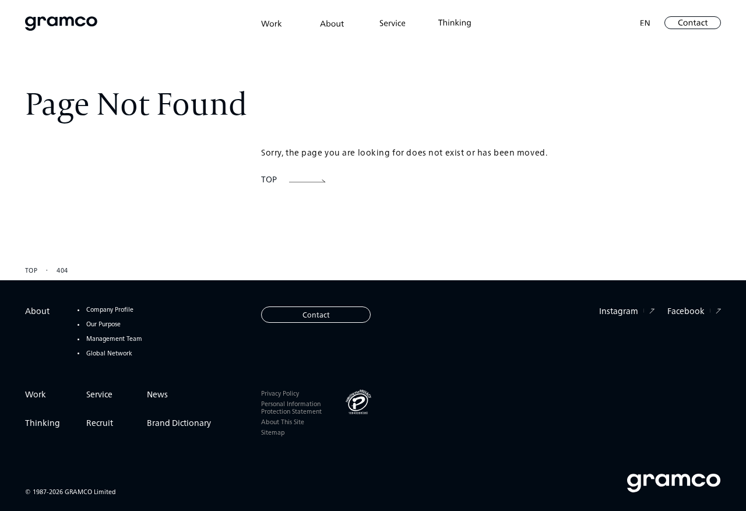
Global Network (109, 353)
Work (35, 394)
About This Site (282, 422)
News (157, 394)
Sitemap (272, 432)
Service (99, 394)
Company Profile (109, 309)
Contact (316, 314)
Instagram (618, 310)
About (37, 310)
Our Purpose (103, 324)
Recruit (99, 422)
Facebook (686, 310)
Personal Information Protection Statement (291, 407)
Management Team (114, 339)
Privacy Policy (280, 393)
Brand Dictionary (179, 422)
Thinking (42, 422)
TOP (31, 270)
